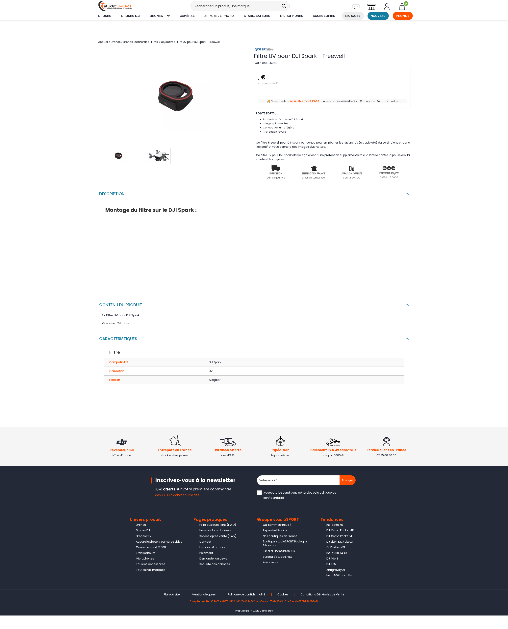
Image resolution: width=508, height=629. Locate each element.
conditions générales (297, 493)
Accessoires (324, 16)
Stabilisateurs (257, 16)
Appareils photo (219, 16)
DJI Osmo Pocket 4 (339, 536)
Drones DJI (130, 16)
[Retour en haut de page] (503, 436)
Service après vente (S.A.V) (217, 536)
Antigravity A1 (335, 570)
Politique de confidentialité (246, 594)
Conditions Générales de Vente (322, 594)
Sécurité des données (214, 564)
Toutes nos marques (150, 570)
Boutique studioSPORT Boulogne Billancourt (285, 543)
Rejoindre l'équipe (275, 530)
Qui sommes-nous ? (277, 525)
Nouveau (378, 16)
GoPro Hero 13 (335, 547)
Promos (403, 16)
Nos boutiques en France (280, 536)
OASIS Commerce (263, 610)
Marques (353, 16)
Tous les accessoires (150, 564)
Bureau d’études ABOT (278, 557)
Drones (104, 16)
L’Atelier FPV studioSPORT (280, 551)
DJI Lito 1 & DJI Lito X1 (339, 542)
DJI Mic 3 (332, 559)
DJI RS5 (331, 564)
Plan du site (172, 594)
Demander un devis (213, 559)
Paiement (206, 553)
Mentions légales (204, 594)
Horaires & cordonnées (215, 530)
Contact (205, 542)
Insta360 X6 (334, 525)
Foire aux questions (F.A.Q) (217, 525)
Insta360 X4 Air (336, 553)
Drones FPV (160, 16)
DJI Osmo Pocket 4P (340, 530)
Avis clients (270, 562)
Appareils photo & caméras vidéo (159, 542)
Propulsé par (242, 610)
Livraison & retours (212, 547)
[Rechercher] (284, 6)
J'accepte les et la (299, 495)
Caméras (187, 16)
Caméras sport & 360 (151, 547)
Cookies (283, 594)
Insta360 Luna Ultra (339, 575)
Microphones (291, 16)
